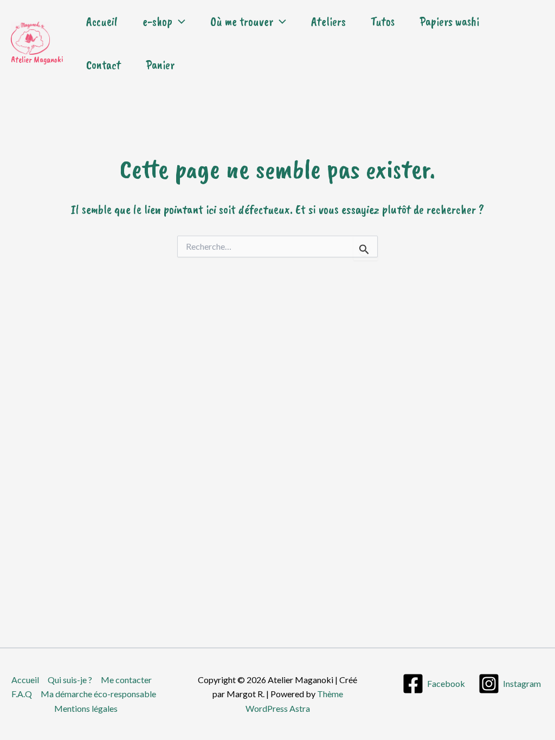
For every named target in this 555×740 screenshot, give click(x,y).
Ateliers (328, 21)
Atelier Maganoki (37, 59)
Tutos (383, 21)
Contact (103, 65)
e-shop (157, 21)
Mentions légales (86, 708)
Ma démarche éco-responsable (98, 694)
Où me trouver (241, 21)
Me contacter (126, 679)
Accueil (102, 21)
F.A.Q (21, 694)
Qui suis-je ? (70, 679)
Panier (160, 65)
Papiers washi (449, 21)
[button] (178, 21)
